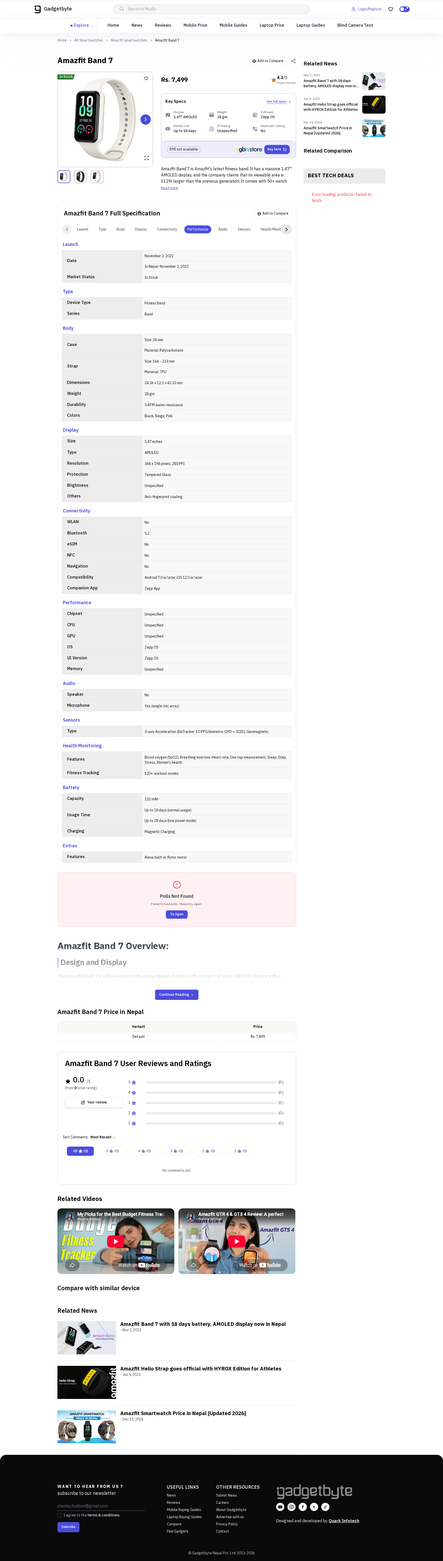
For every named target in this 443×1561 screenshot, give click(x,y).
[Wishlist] (146, 78)
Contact (222, 1531)
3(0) (176, 1151)
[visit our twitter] (314, 1507)
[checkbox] (59, 1515)
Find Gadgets (177, 1531)
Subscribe (68, 1527)
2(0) (208, 1151)
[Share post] (293, 61)
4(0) (144, 1151)
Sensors (244, 229)
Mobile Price (195, 25)
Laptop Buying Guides (184, 1517)
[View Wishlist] (390, 9)
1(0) (240, 1151)
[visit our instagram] (291, 1507)
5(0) (112, 1151)
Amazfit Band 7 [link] (167, 40)
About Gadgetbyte (231, 1510)
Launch (82, 229)
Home (113, 25)
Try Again (177, 914)
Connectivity (167, 229)
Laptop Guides (311, 25)
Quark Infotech (344, 1521)
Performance (197, 229)
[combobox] (103, 1137)
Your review (97, 1102)
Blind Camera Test (355, 25)
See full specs (277, 102)
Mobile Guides (233, 25)
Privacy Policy (227, 1524)
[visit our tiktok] (325, 1507)
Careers (222, 1503)
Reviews (163, 25)
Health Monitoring (275, 229)
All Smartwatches (88, 40)
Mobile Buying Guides (184, 1510)
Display (141, 229)
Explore (81, 25)
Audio (222, 229)
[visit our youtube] (280, 1507)
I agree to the (91, 1515)
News (137, 25)
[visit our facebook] (303, 1507)
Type (102, 229)
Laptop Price (272, 25)
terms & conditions (103, 1515)
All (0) (80, 1151)
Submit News (226, 1495)
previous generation (220, 181)
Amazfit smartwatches (129, 40)
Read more (169, 188)
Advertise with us (230, 1517)
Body (121, 229)
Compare (174, 1524)
